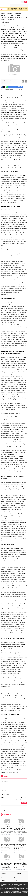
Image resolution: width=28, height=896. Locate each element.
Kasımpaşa (9, 772)
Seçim (17, 772)
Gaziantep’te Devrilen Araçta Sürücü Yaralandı (7, 827)
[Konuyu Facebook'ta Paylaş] (2, 87)
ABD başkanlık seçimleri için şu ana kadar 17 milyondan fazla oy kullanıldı (20, 846)
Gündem (11, 19)
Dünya (8, 19)
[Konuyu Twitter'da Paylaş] (4, 87)
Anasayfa (3, 19)
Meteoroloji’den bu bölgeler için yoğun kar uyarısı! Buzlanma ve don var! (17, 9)
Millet (14, 772)
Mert (12, 772)
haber (6, 884)
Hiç (5, 772)
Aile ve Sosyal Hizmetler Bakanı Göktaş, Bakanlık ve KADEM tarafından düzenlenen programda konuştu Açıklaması (7, 864)
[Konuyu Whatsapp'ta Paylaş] (7, 87)
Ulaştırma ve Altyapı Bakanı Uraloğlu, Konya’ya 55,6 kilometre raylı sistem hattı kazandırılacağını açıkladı (20, 864)
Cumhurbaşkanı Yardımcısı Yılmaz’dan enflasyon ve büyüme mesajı (20, 828)
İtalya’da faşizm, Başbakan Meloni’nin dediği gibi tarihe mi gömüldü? (7, 846)
